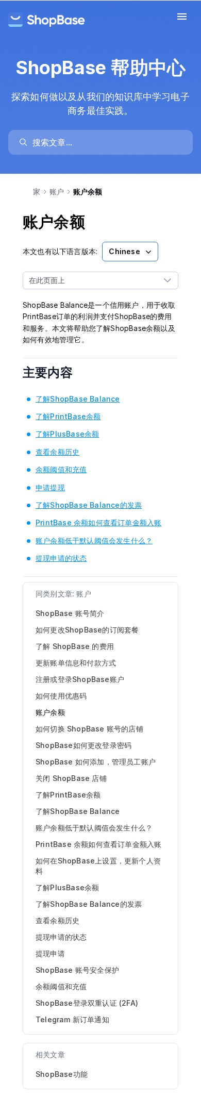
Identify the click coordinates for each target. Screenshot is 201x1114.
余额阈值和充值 (61, 986)
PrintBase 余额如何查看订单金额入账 (98, 844)
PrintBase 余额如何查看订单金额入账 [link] (98, 522)
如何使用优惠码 (61, 695)
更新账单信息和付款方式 (76, 662)
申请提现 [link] (50, 487)
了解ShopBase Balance (78, 811)
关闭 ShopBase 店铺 (71, 778)
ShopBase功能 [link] (62, 1074)
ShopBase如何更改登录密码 (83, 745)
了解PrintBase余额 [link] (68, 416)
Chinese (124, 251)
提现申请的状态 (61, 937)
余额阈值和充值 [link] (61, 469)
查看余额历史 (57, 920)
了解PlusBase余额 (67, 887)
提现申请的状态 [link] (61, 558)
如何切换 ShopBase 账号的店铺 (89, 728)
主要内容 (55, 372)
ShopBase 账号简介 (70, 613)
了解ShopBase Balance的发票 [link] (89, 505)
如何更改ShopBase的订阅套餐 (87, 629)
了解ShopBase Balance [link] (78, 398)
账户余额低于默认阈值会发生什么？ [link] (94, 540)
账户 (56, 191)
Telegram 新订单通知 (72, 1019)
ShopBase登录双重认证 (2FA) (87, 1003)
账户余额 (50, 712)
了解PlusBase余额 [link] (67, 433)
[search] (105, 142)
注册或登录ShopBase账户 (80, 679)
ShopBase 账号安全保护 (77, 970)
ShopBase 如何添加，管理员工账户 (96, 761)
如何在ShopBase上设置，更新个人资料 (98, 865)
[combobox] (90, 280)
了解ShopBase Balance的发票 (89, 904)
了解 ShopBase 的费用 (75, 646)
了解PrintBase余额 (68, 794)
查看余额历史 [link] (57, 451)
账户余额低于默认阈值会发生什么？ (94, 827)
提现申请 (50, 953)
